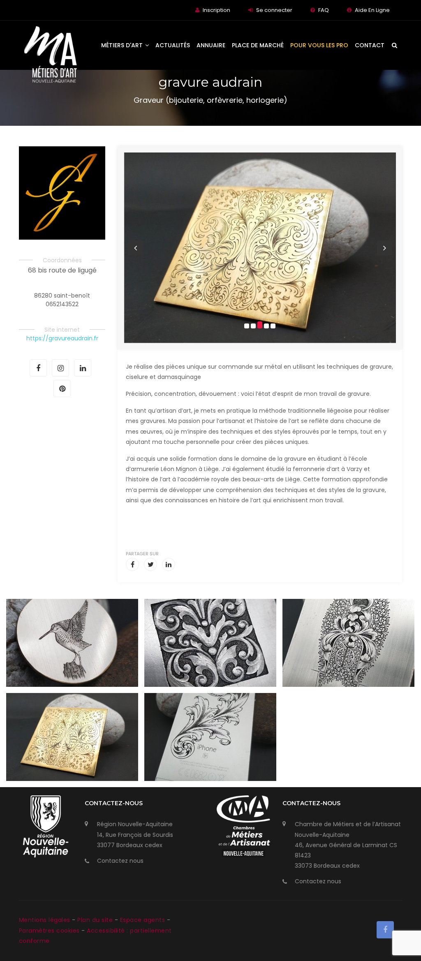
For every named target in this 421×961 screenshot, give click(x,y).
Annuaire (211, 45)
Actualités (172, 45)
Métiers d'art (122, 45)
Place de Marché (258, 45)
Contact (369, 45)
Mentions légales (45, 920)
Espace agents (143, 920)
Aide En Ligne (372, 10)
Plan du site (96, 920)
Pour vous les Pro (319, 45)
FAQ (323, 10)
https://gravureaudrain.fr (62, 338)
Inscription (216, 10)
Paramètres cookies (49, 930)
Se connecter (274, 10)
